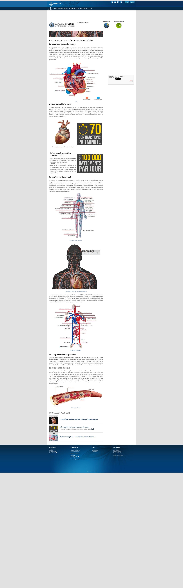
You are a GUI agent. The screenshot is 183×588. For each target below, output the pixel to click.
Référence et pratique (74, 459)
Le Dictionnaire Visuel (74, 449)
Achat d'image (116, 450)
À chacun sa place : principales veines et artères (77, 437)
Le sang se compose (55, 371)
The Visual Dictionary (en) (75, 450)
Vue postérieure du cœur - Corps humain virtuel (62, 146)
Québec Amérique (52, 452)
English (127, 2)
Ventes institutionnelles (117, 452)
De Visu (93, 449)
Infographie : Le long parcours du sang (74, 427)
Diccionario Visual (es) (75, 451)
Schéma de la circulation (75, 350)
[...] (92, 429)
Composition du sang (75, 407)
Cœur (76, 101)
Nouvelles (51, 450)
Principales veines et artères (76, 240)
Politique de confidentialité (118, 455)
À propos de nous (52, 449)
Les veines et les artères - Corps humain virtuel (76, 291)
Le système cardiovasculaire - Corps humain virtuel (79, 419)
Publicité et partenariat (117, 451)
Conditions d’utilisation (117, 453)
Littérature (72, 455)
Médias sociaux (95, 450)
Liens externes (94, 451)
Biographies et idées (74, 456)
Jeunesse (72, 457)
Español (132, 2)
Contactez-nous (116, 449)
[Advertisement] (91, 15)
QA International (52, 451)
